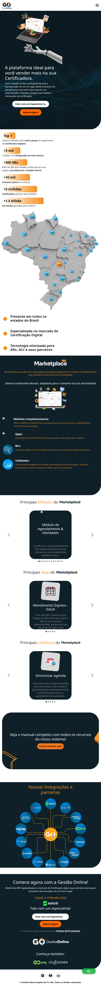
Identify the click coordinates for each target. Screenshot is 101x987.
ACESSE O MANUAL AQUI (50, 746)
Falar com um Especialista (29, 104)
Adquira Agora (30, 112)
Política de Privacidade (68, 930)
